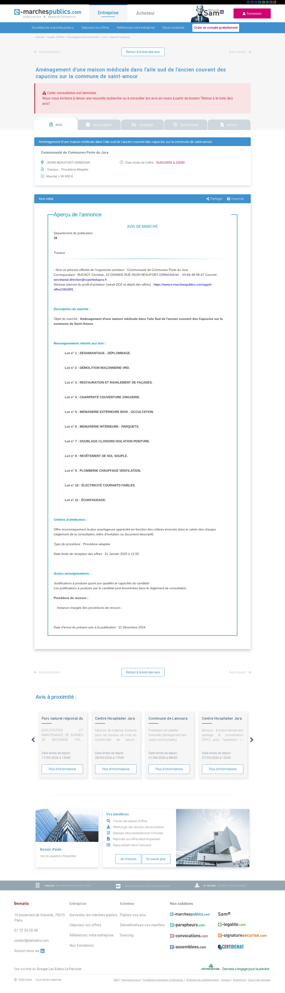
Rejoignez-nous (131, 979)
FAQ (116, 979)
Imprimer (237, 199)
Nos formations (81, 945)
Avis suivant (238, 52)
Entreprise (108, 12)
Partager (216, 199)
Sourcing (126, 935)
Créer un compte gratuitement (216, 27)
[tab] (56, 124)
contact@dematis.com (31, 940)
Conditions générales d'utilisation (163, 979)
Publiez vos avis (133, 915)
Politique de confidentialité (202, 979)
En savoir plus (156, 859)
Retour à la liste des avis (143, 52)
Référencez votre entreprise (136, 27)
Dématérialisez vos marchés (142, 925)
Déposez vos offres (95, 27)
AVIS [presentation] (58, 125)
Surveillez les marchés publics (53, 27)
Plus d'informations (62, 769)
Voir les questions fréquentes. (58, 856)
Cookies (225, 979)
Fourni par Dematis (259, 979)
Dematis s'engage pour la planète (246, 969)
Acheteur (145, 13)
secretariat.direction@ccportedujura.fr (80, 279)
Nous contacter (174, 27)
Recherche (239, 979)
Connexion (253, 13)
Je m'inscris (128, 859)
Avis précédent (49, 52)
